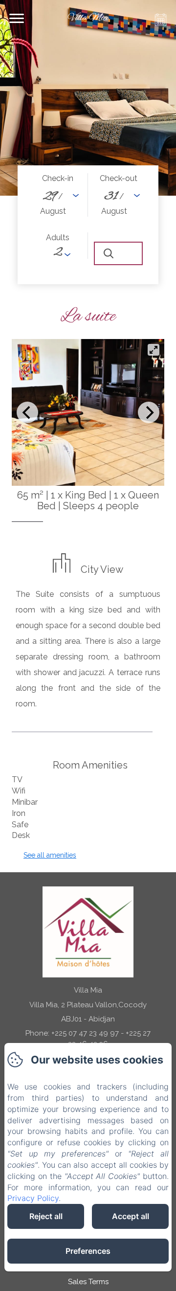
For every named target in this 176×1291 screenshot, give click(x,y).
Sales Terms (88, 1281)
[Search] (118, 253)
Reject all (46, 1216)
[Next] (148, 412)
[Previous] (27, 412)
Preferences (88, 1251)
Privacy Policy (33, 1198)
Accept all (130, 1216)
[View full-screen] (153, 350)
